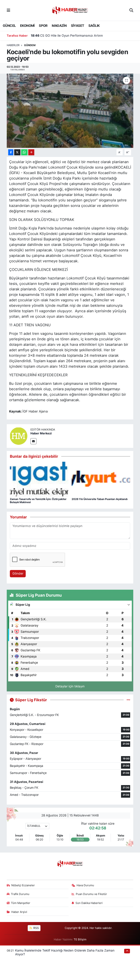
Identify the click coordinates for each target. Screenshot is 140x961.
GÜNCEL (9, 26)
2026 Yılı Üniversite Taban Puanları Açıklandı (100, 499)
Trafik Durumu (20, 894)
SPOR (43, 26)
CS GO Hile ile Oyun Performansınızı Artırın (67, 35)
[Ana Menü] (8, 10)
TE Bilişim (80, 939)
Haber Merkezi (41, 433)
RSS (36, 928)
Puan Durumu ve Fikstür (91, 894)
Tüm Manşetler (20, 903)
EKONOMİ (27, 26)
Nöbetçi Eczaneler (23, 885)
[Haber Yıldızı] (70, 10)
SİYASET (77, 26)
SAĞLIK (94, 26)
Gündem (30, 45)
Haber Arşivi (19, 912)
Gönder (17, 573)
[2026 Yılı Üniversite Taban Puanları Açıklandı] (101, 479)
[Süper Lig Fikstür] (128, 700)
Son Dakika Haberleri (89, 903)
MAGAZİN (59, 26)
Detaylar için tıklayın (70, 686)
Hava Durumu (85, 885)
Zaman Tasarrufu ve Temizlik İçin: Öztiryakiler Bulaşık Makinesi (38, 500)
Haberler (13, 45)
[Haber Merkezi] (18, 435)
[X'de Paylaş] (17, 152)
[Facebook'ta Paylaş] (10, 152)
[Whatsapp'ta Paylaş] (24, 152)
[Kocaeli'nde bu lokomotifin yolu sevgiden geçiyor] (70, 111)
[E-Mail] (33, 441)
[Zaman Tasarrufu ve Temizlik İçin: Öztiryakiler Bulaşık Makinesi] (39, 479)
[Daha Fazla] (31, 152)
